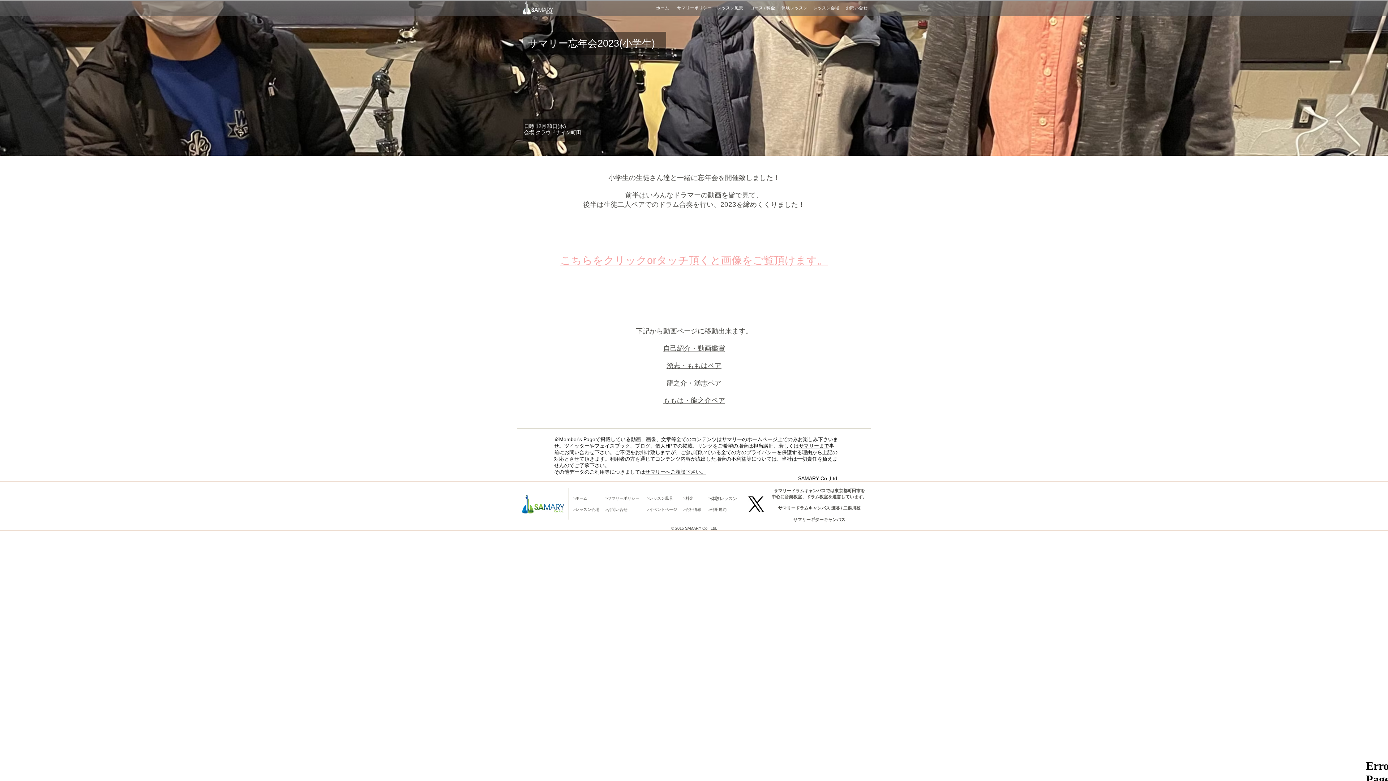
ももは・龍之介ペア (694, 400)
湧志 (701, 383)
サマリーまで (814, 446)
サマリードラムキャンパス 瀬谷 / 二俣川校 (819, 508)
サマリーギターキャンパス (819, 519)
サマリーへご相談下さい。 (675, 472)
